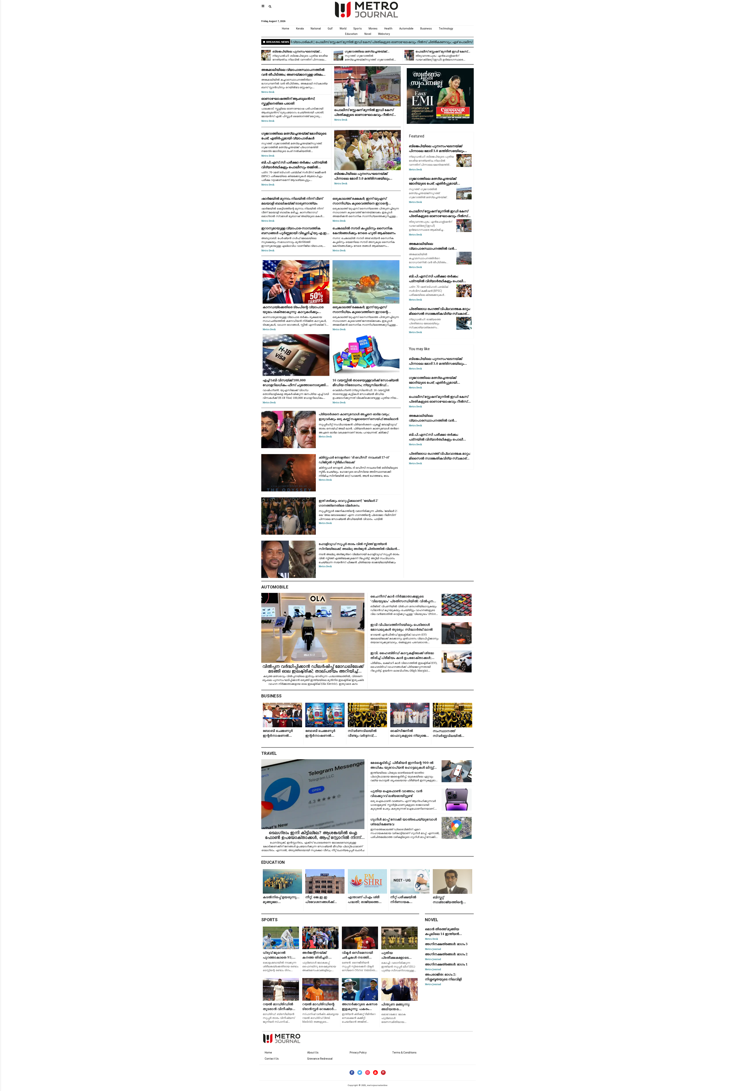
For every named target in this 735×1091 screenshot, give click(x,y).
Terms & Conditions (404, 1052)
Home (285, 28)
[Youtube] (375, 1072)
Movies (373, 28)
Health (388, 28)
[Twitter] (359, 1072)
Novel (367, 33)
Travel (269, 753)
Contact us (272, 1058)
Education (351, 33)
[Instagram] (367, 1072)
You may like (419, 349)
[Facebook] (352, 1072)
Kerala (300, 28)
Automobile (406, 28)
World (343, 28)
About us (312, 1052)
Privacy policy (358, 1052)
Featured (416, 136)
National (316, 28)
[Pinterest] (383, 1072)
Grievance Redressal (319, 1058)
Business (426, 28)
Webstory (384, 33)
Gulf (330, 28)
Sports (357, 28)
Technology (446, 28)
